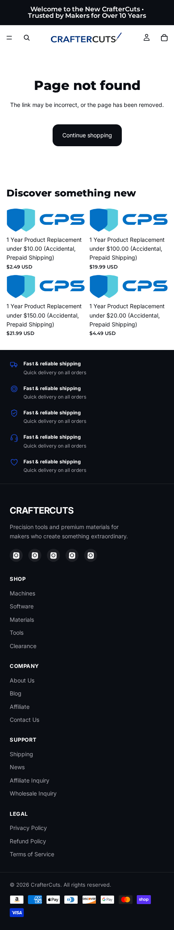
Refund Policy (28, 841)
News (17, 767)
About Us (22, 680)
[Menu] (9, 37)
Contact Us (24, 719)
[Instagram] (16, 555)
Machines (22, 593)
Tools (16, 632)
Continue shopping (87, 135)
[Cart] (164, 38)
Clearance (23, 645)
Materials (22, 619)
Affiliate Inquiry (29, 780)
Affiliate (20, 706)
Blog (15, 693)
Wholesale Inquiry (33, 793)
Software (22, 606)
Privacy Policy (28, 827)
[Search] (27, 38)
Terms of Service (32, 854)
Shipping (21, 754)
